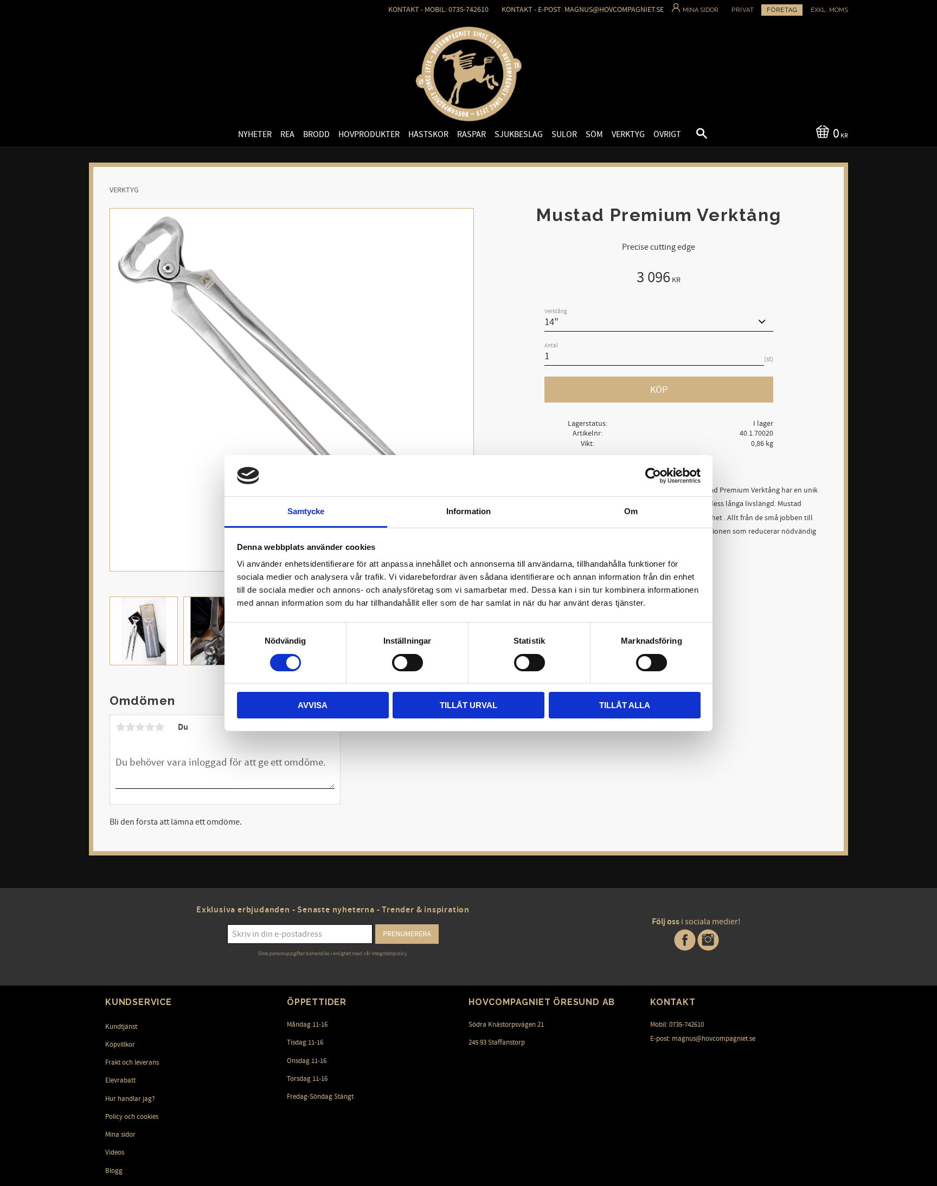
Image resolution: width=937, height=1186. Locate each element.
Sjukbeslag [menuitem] (519, 134)
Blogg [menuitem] (114, 1170)
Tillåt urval (468, 705)
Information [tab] (468, 511)
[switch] (407, 662)
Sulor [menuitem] (564, 134)
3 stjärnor (140, 727)
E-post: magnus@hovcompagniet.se (702, 1038)
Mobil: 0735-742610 (677, 1024)
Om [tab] (631, 511)
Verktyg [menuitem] (628, 134)
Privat (742, 10)
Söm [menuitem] (594, 134)
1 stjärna (120, 727)
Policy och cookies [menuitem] (131, 1116)
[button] (692, 135)
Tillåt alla (624, 705)
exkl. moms (829, 10)
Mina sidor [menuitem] (120, 1134)
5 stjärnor (159, 727)
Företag (782, 10)
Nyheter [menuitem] (255, 134)
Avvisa (313, 705)
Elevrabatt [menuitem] (120, 1080)
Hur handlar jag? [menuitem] (130, 1098)
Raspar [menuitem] (471, 134)
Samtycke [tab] (306, 511)
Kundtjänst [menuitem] (121, 1026)
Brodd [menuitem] (316, 134)
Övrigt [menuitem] (667, 134)
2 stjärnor (130, 727)
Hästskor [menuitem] (428, 134)
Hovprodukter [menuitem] (369, 134)
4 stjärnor (150, 727)
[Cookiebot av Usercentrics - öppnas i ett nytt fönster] (653, 476)
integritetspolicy (389, 953)
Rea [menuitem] (287, 134)
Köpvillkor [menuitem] (120, 1044)
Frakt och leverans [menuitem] (132, 1062)
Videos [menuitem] (114, 1152)
